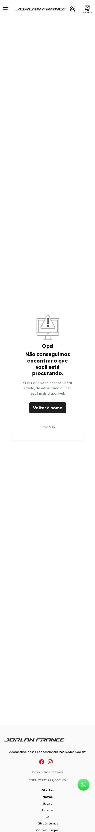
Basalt (47, 803)
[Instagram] (50, 761)
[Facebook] (41, 761)
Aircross (47, 810)
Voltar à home (47, 407)
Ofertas (47, 790)
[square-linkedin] (56, 761)
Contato (87, 13)
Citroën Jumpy (47, 823)
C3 (47, 817)
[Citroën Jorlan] (45, 9)
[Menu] (5, 9)
